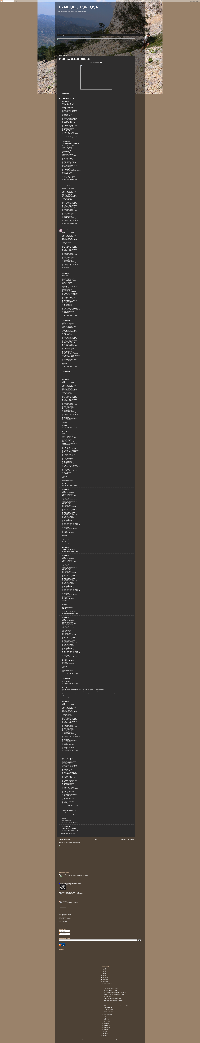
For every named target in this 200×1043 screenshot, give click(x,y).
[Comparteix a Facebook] (67, 93)
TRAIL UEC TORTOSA (78, 7)
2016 (104, 968)
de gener (106, 1029)
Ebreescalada (63, 901)
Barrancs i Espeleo (95, 35)
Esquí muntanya (106, 35)
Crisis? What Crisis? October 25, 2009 (112, 998)
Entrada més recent (65, 839)
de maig (106, 1021)
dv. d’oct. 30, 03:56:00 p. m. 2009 (69, 366)
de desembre (107, 983)
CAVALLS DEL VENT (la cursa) (111, 1007)
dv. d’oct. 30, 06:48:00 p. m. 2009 (69, 375)
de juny (106, 1019)
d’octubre (106, 987)
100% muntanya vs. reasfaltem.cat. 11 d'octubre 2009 (116, 1006)
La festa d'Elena (107, 1004)
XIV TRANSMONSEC (109, 996)
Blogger (119, 1039)
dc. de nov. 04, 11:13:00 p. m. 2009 (70, 805)
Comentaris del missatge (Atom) (73, 842)
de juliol (106, 1018)
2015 (104, 969)
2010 (104, 979)
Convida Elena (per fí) (108, 1011)
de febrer (106, 1027)
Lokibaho (105, 1039)
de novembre (107, 985)
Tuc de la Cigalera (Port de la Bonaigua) (74, 893)
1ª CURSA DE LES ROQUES (110, 990)
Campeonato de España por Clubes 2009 (113, 1002)
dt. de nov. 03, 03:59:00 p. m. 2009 (70, 683)
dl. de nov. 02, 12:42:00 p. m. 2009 (70, 551)
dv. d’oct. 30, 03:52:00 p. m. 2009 (69, 315)
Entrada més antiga (127, 839)
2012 (104, 975)
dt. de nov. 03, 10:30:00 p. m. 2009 (70, 697)
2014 (104, 971)
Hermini (64, 141)
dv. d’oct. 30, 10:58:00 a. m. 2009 (69, 269)
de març (106, 1025)
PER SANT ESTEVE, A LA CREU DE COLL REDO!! (77, 875)
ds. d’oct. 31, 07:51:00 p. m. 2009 (69, 485)
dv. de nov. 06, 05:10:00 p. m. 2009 (70, 814)
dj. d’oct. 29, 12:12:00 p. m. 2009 (69, 137)
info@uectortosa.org (63, 921)
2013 (104, 973)
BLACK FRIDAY (69, 884)
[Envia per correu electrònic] (62, 93)
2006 (104, 1035)
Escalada (85, 35)
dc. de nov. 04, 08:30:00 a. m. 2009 (70, 750)
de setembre (107, 1014)
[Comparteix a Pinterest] (68, 93)
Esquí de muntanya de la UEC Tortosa (69, 892)
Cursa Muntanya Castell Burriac (111, 988)
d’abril (105, 1023)
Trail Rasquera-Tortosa (64, 35)
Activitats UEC (76, 35)
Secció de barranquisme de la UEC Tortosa (70, 883)
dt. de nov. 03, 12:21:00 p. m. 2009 (70, 673)
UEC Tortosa (63, 874)
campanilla (65, 228)
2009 (104, 981)
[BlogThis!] (64, 93)
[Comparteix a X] (65, 93)
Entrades (62, 931)
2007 (104, 1033)
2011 (104, 977)
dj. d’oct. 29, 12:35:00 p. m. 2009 (69, 223)
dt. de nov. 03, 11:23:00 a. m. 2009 (70, 613)
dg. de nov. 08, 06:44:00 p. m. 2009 (70, 830)
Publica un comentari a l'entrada (68, 833)
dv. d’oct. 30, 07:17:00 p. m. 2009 (69, 427)
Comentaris (63, 933)
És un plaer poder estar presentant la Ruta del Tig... (115, 992)
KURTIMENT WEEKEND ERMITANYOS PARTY (115, 994)
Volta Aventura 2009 (108, 1009)
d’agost (106, 1016)
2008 (104, 1032)
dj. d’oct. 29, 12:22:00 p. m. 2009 (69, 179)
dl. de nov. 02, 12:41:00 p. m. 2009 (70, 543)
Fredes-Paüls (116, 35)
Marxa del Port (126, 35)
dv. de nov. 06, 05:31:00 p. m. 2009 (70, 822)
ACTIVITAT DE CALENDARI (72, 902)
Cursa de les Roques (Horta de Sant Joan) (113, 1000)
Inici (96, 839)
